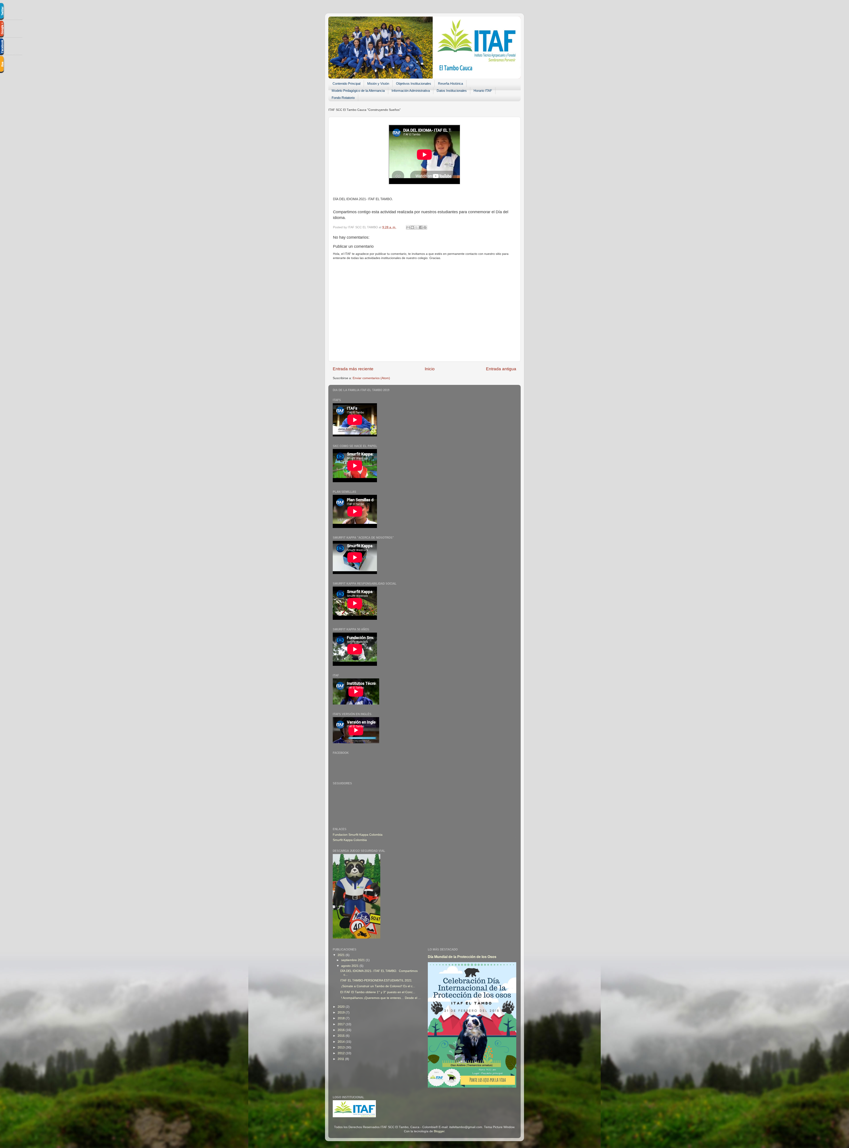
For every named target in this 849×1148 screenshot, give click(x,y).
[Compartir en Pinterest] (425, 227)
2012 (342, 1053)
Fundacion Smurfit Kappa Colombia (357, 834)
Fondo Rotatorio (343, 98)
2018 (342, 1018)
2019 (342, 1012)
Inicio (430, 369)
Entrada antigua (501, 369)
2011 (341, 1059)
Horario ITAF (483, 90)
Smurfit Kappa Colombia (350, 840)
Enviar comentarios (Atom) (371, 378)
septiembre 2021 (353, 960)
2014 (342, 1041)
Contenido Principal (346, 83)
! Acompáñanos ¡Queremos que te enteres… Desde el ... (380, 998)
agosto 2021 (350, 966)
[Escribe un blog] (412, 227)
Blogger (439, 1131)
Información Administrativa (411, 90)
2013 (342, 1047)
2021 (342, 955)
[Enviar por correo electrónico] (408, 227)
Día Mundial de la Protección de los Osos (462, 957)
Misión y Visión (378, 83)
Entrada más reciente (353, 369)
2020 (342, 1006)
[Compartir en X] (416, 227)
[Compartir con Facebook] (421, 227)
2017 (342, 1024)
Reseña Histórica (450, 83)
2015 (342, 1035)
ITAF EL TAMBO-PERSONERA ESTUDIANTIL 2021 (376, 980)
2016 (342, 1030)
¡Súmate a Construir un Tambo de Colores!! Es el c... (377, 986)
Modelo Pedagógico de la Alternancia (358, 90)
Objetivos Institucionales (413, 83)
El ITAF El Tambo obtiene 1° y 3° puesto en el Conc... (377, 992)
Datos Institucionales (452, 90)
